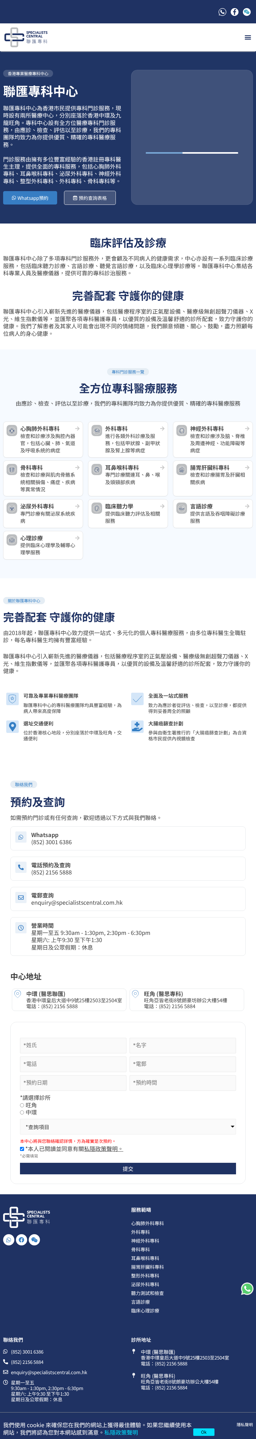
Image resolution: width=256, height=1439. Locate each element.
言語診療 (140, 1301)
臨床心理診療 (145, 1310)
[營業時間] (21, 927)
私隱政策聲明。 (103, 1148)
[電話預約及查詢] (21, 867)
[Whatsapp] (21, 837)
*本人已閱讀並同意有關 (73, 1148)
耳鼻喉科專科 (145, 1258)
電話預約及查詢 (51, 865)
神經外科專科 (145, 1240)
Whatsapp (44, 834)
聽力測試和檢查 (147, 1293)
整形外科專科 (145, 1275)
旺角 (31, 1105)
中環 (31, 1112)
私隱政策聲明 (121, 1432)
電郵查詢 (42, 895)
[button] (248, 37)
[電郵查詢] (21, 897)
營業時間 (42, 925)
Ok (204, 1432)
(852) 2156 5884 (177, 1006)
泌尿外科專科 (145, 1284)
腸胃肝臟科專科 (147, 1266)
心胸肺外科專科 (147, 1223)
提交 (128, 1168)
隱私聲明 (245, 1424)
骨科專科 (140, 1249)
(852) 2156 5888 (59, 1006)
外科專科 (140, 1232)
